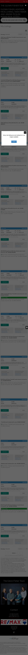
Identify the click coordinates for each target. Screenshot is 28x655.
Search (24, 20)
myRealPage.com (14, 639)
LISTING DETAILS (5, 68)
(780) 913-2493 (4, 74)
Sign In (2, 1)
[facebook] (14, 632)
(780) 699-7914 (18, 74)
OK (14, 141)
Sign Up (7, 1)
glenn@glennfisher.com (14, 617)
